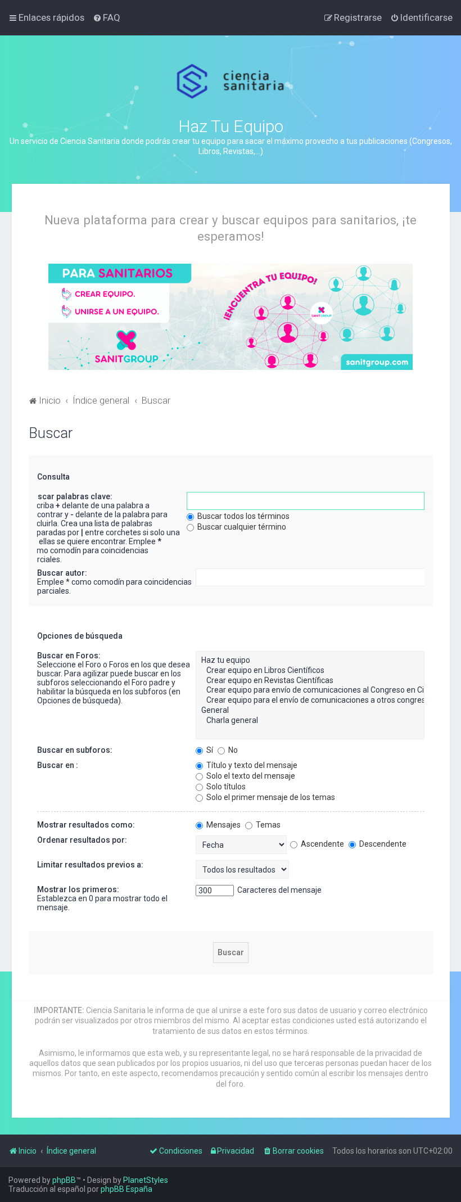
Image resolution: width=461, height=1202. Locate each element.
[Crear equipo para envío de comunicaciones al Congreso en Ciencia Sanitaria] (310, 690)
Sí (209, 749)
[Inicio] (230, 82)
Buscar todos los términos (243, 516)
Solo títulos (225, 786)
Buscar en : (57, 765)
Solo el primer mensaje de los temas (270, 797)
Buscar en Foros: (69, 655)
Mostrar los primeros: (78, 889)
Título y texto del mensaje (251, 765)
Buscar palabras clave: (70, 496)
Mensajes (223, 824)
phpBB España (126, 1189)
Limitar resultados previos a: (90, 864)
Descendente (382, 843)
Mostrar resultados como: (86, 824)
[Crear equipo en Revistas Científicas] (310, 681)
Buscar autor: (62, 572)
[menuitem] (106, 17)
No (232, 749)
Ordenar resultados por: (82, 839)
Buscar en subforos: (74, 749)
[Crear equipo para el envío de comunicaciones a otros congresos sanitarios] (310, 700)
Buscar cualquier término (241, 526)
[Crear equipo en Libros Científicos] (310, 671)
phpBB (64, 1180)
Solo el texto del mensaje (250, 775)
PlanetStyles (145, 1180)
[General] (310, 711)
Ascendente (321, 843)
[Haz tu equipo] (310, 661)
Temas (267, 824)
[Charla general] (310, 721)
